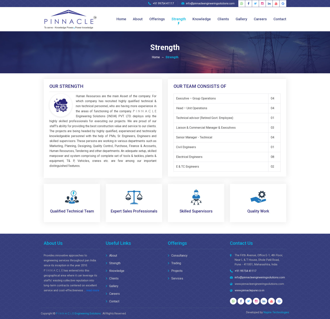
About (138, 19)
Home (121, 19)
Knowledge (201, 19)
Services (177, 278)
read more (92, 290)
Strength (178, 19)
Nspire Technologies (276, 312)
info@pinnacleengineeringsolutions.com (210, 3)
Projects (177, 271)
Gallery (241, 19)
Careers (260, 19)
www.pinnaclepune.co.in (249, 290)
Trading (176, 263)
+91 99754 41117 (163, 3)
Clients (223, 19)
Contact (279, 19)
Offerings (157, 19)
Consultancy (179, 255)
